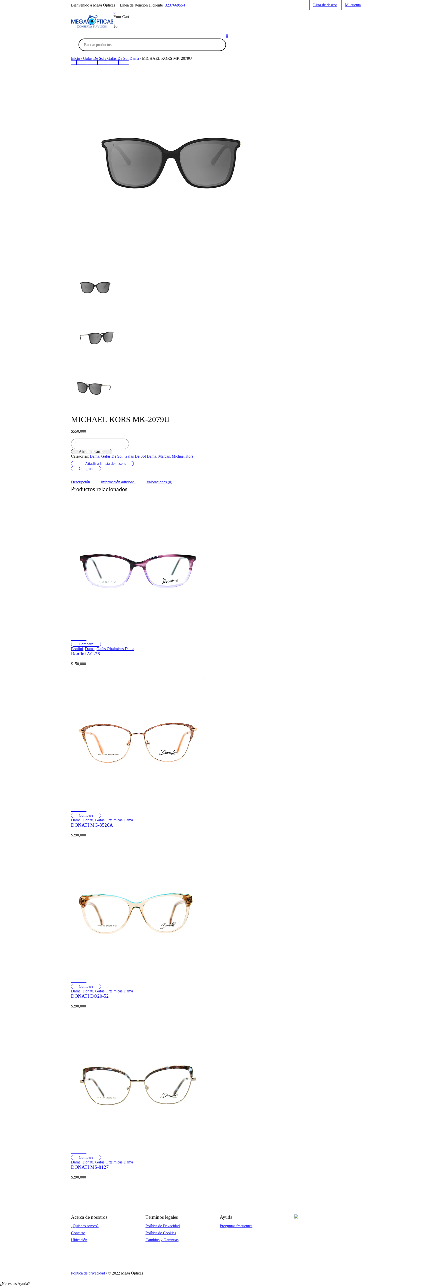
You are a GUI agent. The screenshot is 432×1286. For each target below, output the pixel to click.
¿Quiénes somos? (84, 1226)
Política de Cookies (161, 1233)
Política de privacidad (88, 1273)
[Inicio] (73, 62)
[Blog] (123, 62)
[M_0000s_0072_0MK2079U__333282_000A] (171, 160)
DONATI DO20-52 (90, 996)
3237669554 (175, 5)
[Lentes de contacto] (103, 62)
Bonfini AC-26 (85, 653)
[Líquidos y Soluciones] (113, 62)
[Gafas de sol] (92, 62)
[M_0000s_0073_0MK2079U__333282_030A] (95, 388)
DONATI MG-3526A (92, 825)
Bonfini (77, 649)
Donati (87, 820)
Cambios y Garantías (162, 1240)
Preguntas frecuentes (236, 1226)
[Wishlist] (78, 640)
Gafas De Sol (111, 456)
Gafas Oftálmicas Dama (115, 649)
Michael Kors (182, 456)
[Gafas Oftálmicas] (81, 62)
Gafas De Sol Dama (140, 456)
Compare (86, 468)
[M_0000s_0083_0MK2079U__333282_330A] (95, 337)
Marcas (164, 456)
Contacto (78, 1233)
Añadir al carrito (91, 451)
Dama (94, 456)
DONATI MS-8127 (90, 1167)
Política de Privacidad (163, 1226)
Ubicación (79, 1240)
